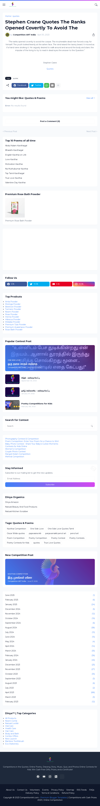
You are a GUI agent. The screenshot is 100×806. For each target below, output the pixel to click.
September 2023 (50, 678)
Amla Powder (11, 301)
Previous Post (10, 131)
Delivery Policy (32, 793)
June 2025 (50, 595)
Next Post (91, 131)
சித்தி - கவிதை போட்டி (30, 378)
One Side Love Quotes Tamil (61, 529)
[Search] (96, 4)
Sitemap (70, 790)
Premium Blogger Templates (53, 797)
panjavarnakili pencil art (55, 533)
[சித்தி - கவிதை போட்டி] (12, 379)
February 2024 (50, 655)
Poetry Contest (58, 538)
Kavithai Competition (16, 529)
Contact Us (22, 790)
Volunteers (35, 790)
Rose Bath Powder (14, 329)
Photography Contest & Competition (22, 439)
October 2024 (50, 618)
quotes (16, 16)
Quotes (50, 69)
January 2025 (50, 604)
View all (89, 98)
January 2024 (50, 660)
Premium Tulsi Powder (15, 324)
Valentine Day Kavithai (15, 182)
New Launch (11, 739)
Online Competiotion (53, 800)
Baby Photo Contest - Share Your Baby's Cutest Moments (31, 444)
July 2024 (50, 632)
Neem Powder (12, 312)
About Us (10, 790)
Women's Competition (15, 449)
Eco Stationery (12, 744)
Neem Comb (11, 721)
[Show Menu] (4, 4)
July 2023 (50, 688)
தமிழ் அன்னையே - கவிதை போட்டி (35, 390)
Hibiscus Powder (12, 319)
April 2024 (50, 646)
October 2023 (50, 674)
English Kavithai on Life (15, 155)
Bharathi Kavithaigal (14, 150)
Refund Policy (68, 793)
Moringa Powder (12, 304)
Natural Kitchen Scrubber (16, 511)
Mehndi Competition (14, 456)
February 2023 (50, 701)
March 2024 (50, 651)
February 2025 (50, 600)
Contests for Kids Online (16, 446)
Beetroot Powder (13, 307)
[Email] (52, 85)
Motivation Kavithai (14, 164)
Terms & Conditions (50, 793)
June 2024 (50, 637)
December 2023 (50, 665)
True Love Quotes (52, 543)
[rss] (56, 776)
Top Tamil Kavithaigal (14, 173)
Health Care (10, 728)
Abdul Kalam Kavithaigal (16, 145)
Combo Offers (11, 736)
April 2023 (50, 692)
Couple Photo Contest (15, 451)
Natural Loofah (12, 723)
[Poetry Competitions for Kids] (12, 405)
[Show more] (58, 85)
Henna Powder (12, 317)
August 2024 (50, 627)
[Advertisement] (50, 249)
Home (8, 16)
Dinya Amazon (12, 502)
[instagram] (50, 776)
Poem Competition (16, 538)
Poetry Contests (76, 538)
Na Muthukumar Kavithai (16, 169)
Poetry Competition (38, 538)
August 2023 (50, 683)
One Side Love (37, 529)
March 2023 (50, 697)
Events (45, 790)
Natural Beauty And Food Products (21, 507)
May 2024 (50, 641)
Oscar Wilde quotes (16, 533)
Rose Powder (11, 314)
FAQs (91, 790)
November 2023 (50, 669)
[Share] (92, 35)
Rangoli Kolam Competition (17, 454)
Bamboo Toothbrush (14, 741)
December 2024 (50, 609)
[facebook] (38, 776)
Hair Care (9, 731)
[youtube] (44, 776)
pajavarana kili (35, 533)
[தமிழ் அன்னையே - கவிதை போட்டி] (12, 392)
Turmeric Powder (13, 309)
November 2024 (50, 614)
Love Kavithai (11, 159)
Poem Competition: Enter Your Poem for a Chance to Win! (32, 441)
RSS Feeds (82, 790)
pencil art (74, 533)
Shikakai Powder (12, 322)
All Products (10, 718)
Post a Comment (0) (50, 121)
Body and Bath (12, 733)
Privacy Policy (57, 790)
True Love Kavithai (13, 178)
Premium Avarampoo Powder (19, 327)
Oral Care (9, 726)
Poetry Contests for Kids (18, 543)
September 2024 (50, 623)
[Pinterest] (62, 776)
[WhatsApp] (46, 85)
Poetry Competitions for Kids (36, 403)
